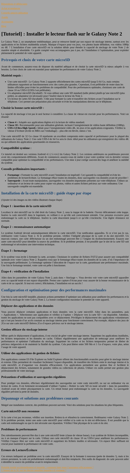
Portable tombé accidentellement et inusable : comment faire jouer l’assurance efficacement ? (47, 467)
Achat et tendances (10, 8)
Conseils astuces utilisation (14, 12)
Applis (4, 17)
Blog (3, 26)
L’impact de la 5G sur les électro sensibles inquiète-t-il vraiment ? (33, 470)
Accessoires (7, 21)
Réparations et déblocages (14, 4)
